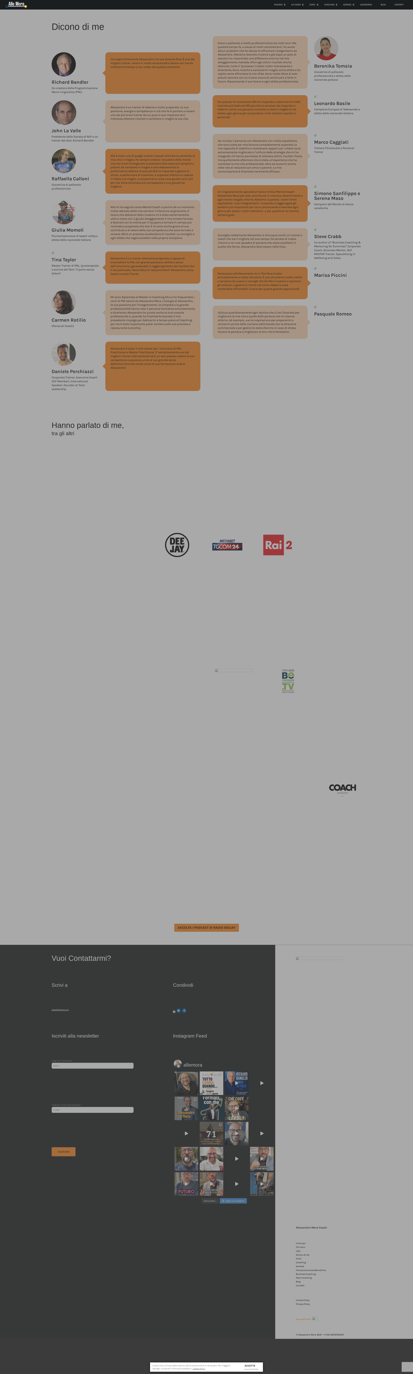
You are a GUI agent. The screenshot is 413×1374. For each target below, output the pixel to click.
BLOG (383, 4)
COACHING (329, 4)
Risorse (278, 4)
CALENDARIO (366, 4)
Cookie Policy (199, 1368)
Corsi (312, 4)
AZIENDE (347, 4)
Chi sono (296, 4)
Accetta (250, 1365)
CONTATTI (399, 4)
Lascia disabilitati (251, 1369)
